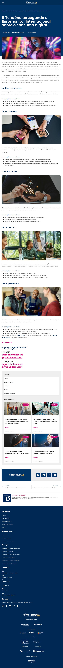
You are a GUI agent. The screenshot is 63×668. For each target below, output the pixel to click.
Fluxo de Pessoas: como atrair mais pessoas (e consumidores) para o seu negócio (17, 421)
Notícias (6, 386)
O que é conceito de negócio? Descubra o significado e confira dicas (45, 421)
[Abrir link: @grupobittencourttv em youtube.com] (10, 606)
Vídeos (6, 389)
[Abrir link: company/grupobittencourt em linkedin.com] (6, 606)
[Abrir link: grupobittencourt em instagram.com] (3, 606)
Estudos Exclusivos (9, 382)
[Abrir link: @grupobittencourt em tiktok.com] (14, 606)
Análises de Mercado (9, 393)
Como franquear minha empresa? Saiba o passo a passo (17, 452)
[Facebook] (38, 475)
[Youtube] (54, 475)
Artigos (8, 11)
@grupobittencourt (12, 354)
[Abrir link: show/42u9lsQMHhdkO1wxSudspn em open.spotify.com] (17, 606)
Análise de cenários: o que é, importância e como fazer (43, 452)
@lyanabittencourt (12, 357)
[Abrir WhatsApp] (59, 664)
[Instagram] (49, 475)
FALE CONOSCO (7, 342)
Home (3, 11)
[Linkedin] (43, 475)
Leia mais (7, 427)
